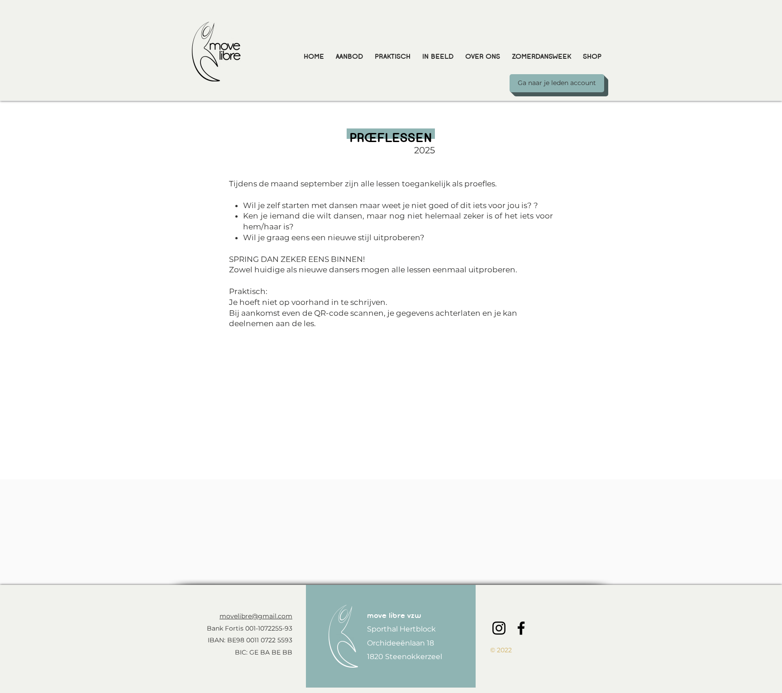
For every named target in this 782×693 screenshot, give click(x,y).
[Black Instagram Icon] (499, 628)
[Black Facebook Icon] (521, 628)
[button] (349, 52)
